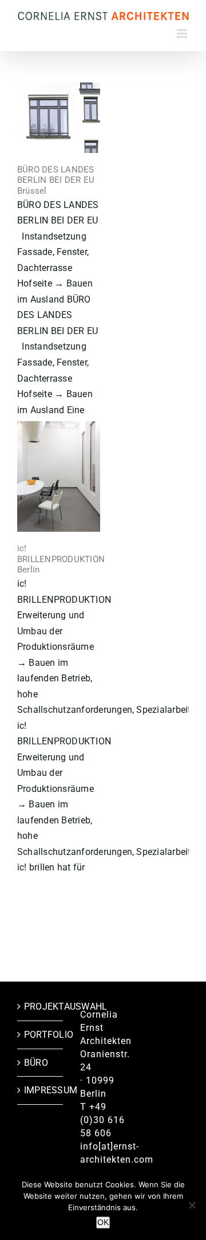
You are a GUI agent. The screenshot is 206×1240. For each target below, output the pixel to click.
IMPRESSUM (40, 1090)
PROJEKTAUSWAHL (40, 1006)
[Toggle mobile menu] (183, 34)
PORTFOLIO (40, 1034)
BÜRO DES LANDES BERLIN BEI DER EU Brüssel (55, 180)
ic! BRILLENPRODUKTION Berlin (61, 559)
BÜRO (36, 1062)
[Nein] (191, 1205)
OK (103, 1222)
